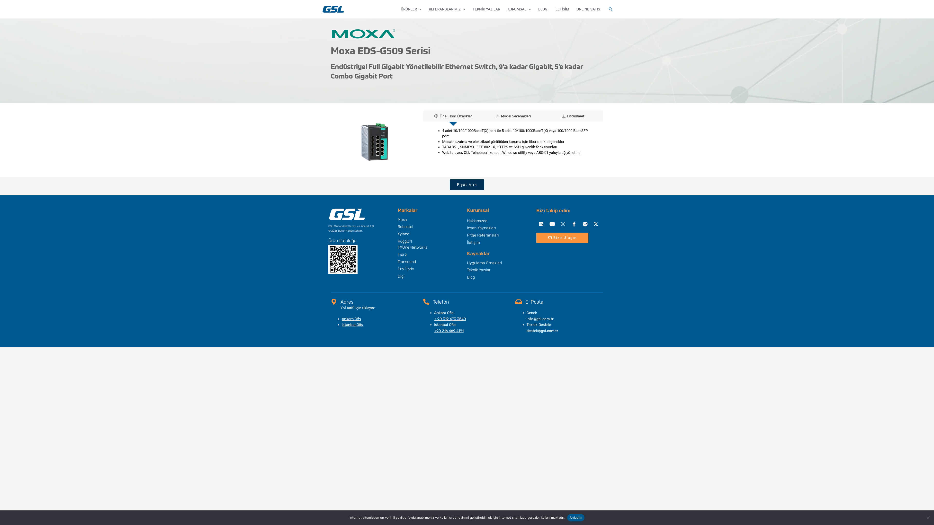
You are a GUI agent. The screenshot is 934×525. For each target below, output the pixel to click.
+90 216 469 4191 (449, 331)
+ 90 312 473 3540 (450, 319)
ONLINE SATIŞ (588, 9)
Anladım (576, 517)
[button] (419, 9)
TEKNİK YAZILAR (486, 9)
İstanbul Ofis (352, 325)
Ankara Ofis (351, 319)
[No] (927, 517)
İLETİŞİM (562, 9)
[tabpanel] (513, 143)
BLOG (542, 9)
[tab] (453, 116)
